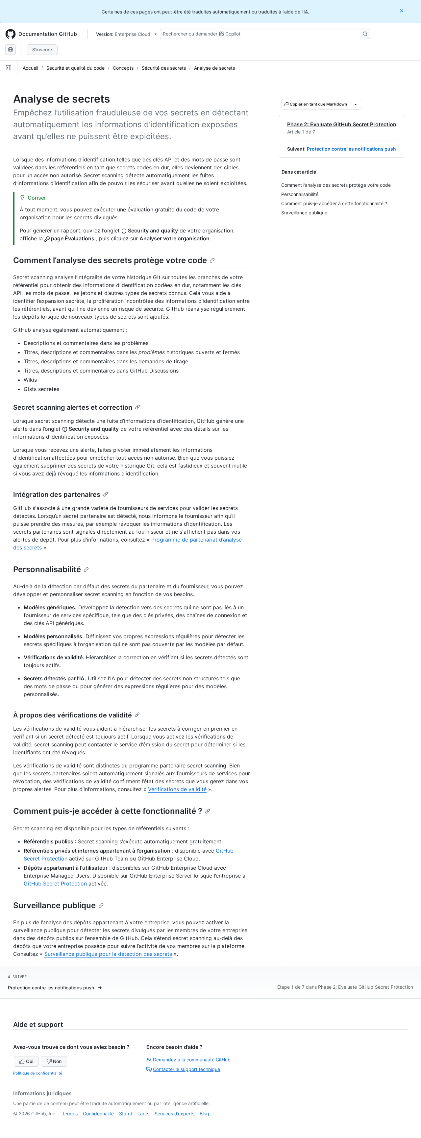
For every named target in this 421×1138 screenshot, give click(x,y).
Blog (204, 1113)
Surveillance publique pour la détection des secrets (108, 954)
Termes (70, 1113)
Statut (125, 1113)
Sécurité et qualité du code (75, 68)
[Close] (402, 10)
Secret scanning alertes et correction (72, 407)
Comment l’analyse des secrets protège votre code (110, 260)
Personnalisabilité (47, 569)
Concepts (123, 68)
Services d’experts (174, 1113)
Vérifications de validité (177, 789)
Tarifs (143, 1113)
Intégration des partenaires (56, 494)
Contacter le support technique (186, 1069)
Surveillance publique (54, 905)
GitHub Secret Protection (55, 883)
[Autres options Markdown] (355, 104)
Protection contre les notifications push (351, 149)
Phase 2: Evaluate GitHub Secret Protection (341, 124)
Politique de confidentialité (37, 1073)
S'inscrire (42, 49)
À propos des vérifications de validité (72, 715)
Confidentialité (98, 1113)
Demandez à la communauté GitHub (192, 1059)
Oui (29, 1061)
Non (57, 1061)
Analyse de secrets (214, 68)
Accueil (30, 68)
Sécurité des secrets (164, 68)
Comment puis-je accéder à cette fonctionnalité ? (107, 811)
